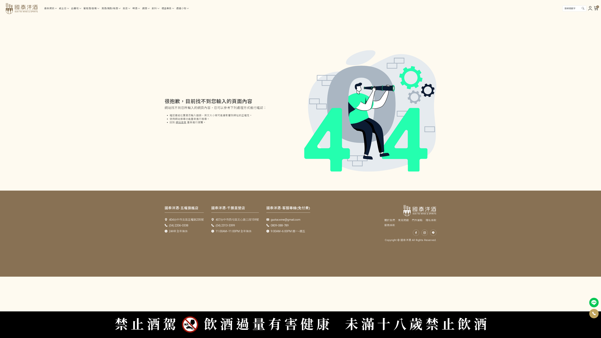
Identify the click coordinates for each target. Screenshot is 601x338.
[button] (583, 8)
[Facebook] (416, 233)
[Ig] (424, 233)
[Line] (594, 302)
